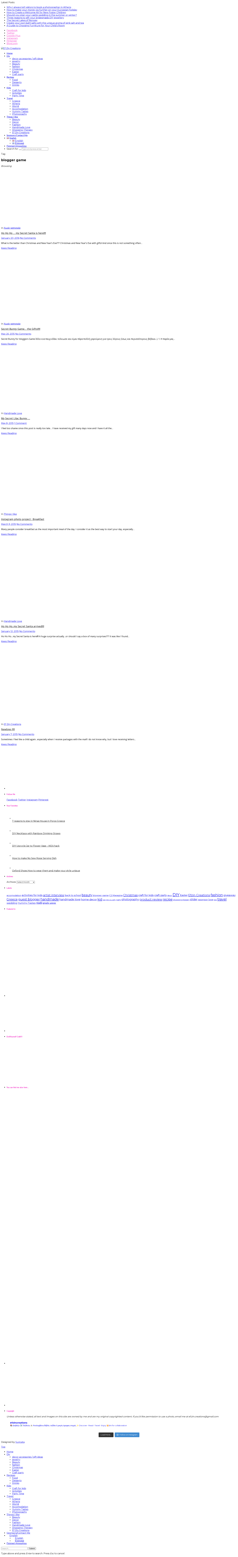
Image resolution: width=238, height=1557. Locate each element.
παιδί (39, 903)
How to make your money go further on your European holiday (42, 10)
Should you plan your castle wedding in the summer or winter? (42, 15)
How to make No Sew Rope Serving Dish (34, 858)
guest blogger (29, 899)
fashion (16, 66)
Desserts (16, 82)
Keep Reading (9, 248)
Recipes (10, 77)
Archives (11, 882)
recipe (168, 899)
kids (104, 900)
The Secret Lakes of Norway (22, 20)
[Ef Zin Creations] (11, 48)
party (118, 900)
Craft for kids (19, 90)
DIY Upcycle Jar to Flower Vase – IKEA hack (36, 846)
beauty (87, 895)
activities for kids (32, 895)
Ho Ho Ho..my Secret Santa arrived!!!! (22, 626)
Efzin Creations (199, 895)
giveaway (229, 895)
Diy (8, 56)
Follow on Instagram (128, 1435)
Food (15, 79)
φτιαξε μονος (49, 903)
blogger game (101, 895)
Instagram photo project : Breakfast (22, 519)
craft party (160, 895)
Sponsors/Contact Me (17, 135)
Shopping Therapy (22, 130)
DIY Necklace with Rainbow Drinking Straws (36, 833)
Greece (16, 101)
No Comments (28, 238)
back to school (73, 895)
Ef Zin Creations (20, 132)
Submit (32, 1548)
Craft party (18, 74)
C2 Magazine (116, 895)
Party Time (18, 95)
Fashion (16, 124)
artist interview (53, 895)
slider (194, 899)
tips (215, 900)
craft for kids (146, 895)
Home (10, 53)
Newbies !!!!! (8, 729)
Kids (9, 87)
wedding (12, 902)
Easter (15, 71)
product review (151, 899)
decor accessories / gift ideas (27, 58)
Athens (16, 103)
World (15, 106)
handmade (49, 899)
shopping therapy (181, 900)
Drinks (15, 85)
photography (130, 899)
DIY (176, 894)
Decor (15, 122)
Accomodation (20, 109)
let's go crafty (111, 900)
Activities (17, 93)
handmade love (69, 899)
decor (169, 895)
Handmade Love (21, 127)
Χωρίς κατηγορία (12, 228)
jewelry (16, 61)
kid (100, 899)
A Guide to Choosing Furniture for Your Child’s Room (36, 25)
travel (222, 899)
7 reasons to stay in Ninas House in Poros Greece (38, 821)
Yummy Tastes (20, 111)
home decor (89, 899)
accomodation (14, 895)
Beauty (16, 64)
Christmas (17, 69)
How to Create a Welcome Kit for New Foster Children (36, 12)
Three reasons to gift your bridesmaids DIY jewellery (35, 17)
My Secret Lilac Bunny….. (15, 418)
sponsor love (205, 899)
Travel (10, 98)
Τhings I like (12, 116)
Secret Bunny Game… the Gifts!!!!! (20, 329)
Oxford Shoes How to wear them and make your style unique (46, 870)
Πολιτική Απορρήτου (17, 146)
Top (3, 1447)
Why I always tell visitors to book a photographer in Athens (39, 7)
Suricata (20, 1442)
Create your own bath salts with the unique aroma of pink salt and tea (45, 23)
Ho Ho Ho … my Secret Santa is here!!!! (23, 233)
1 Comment (20, 423)
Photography (19, 114)
